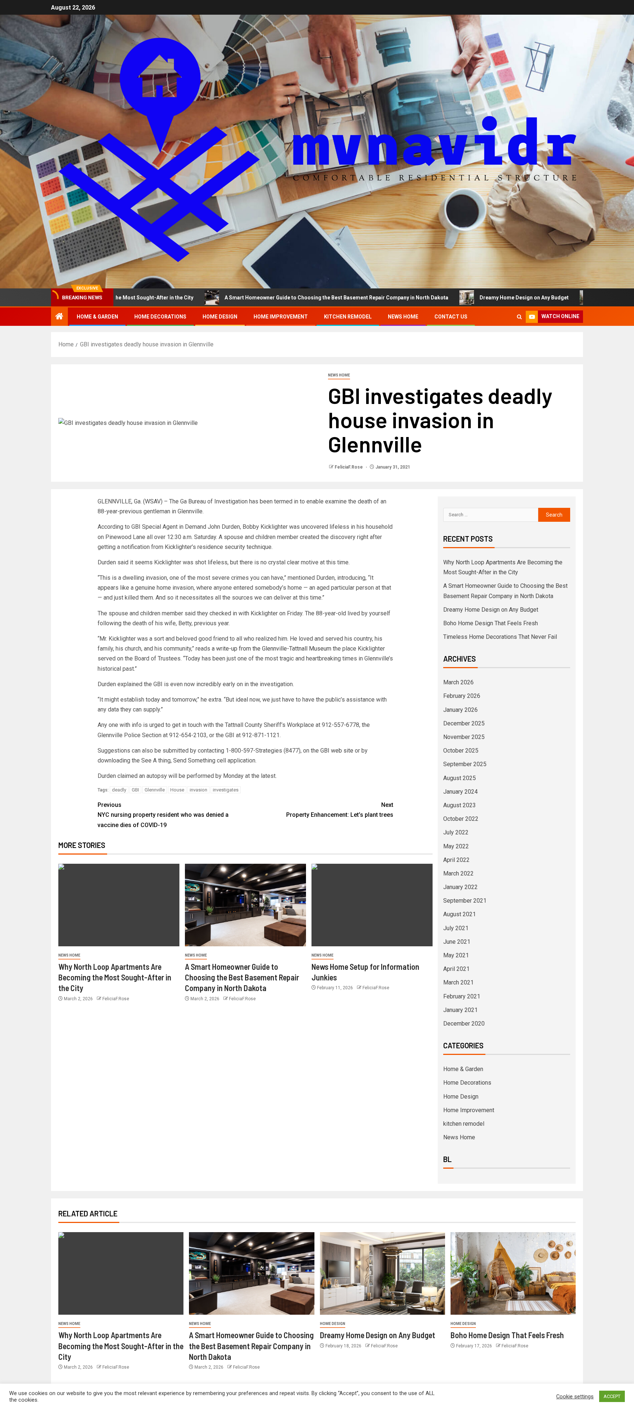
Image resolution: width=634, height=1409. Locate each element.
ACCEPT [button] (612, 1396)
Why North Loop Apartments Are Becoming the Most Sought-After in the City (114, 977)
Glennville (155, 790)
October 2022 (460, 818)
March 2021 (458, 982)
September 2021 (465, 900)
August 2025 (459, 778)
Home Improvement (281, 317)
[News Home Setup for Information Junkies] (372, 905)
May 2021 (456, 955)
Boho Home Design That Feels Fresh (490, 623)
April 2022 (456, 859)
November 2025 (464, 736)
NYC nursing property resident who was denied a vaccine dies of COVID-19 (163, 814)
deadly (119, 790)
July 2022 (456, 832)
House (177, 790)
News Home (403, 317)
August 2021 (459, 914)
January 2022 (460, 887)
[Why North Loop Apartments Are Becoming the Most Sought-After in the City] (118, 905)
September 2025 (465, 764)
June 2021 (456, 941)
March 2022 (458, 873)
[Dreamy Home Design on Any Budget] (382, 1273)
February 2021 (461, 996)
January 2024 (460, 791)
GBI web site (336, 750)
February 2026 (461, 695)
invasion (198, 790)
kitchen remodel (348, 317)
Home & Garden (97, 317)
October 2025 (460, 750)
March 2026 (458, 682)
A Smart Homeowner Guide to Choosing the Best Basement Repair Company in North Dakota (278, 298)
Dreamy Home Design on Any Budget (465, 298)
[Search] (519, 317)
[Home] (59, 317)
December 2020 (464, 1023)
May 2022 (456, 846)
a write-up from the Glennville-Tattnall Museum (271, 648)
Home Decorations (160, 317)
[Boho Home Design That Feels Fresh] (513, 1273)
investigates (225, 790)
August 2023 (459, 805)
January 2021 (460, 1009)
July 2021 (456, 928)
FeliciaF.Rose (349, 467)
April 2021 (456, 968)
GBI (135, 790)
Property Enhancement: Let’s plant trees (339, 809)
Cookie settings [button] (575, 1396)
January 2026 (460, 709)
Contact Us (450, 317)
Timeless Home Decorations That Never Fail (500, 636)
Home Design (220, 317)
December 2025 (464, 723)
